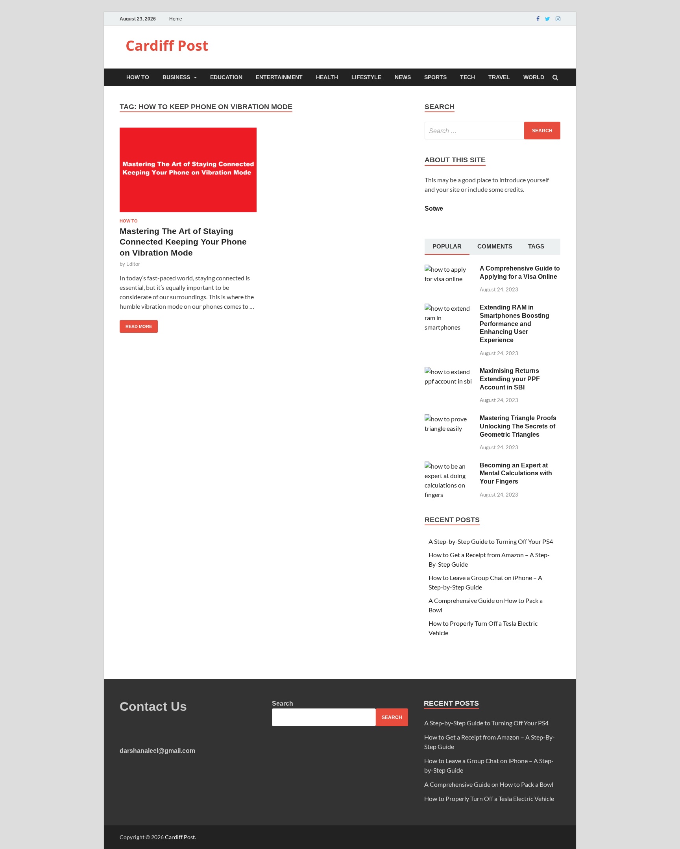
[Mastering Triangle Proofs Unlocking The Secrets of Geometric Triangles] (449, 419)
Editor (133, 264)
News (403, 77)
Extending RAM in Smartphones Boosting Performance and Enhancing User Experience (514, 323)
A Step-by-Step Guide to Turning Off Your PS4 (491, 541)
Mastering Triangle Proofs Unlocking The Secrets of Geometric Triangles (518, 426)
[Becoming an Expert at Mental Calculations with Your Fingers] (449, 466)
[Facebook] (537, 18)
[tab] (447, 247)
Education (226, 77)
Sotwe (434, 208)
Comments (494, 246)
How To (137, 77)
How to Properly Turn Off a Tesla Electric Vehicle (489, 798)
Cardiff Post (167, 45)
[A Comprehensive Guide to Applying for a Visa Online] (449, 269)
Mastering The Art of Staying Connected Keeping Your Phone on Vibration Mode (183, 241)
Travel (499, 77)
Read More (136, 324)
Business (176, 77)
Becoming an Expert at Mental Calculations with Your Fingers (516, 473)
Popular (447, 246)
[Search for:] (492, 130)
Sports (435, 77)
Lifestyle (366, 77)
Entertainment (279, 77)
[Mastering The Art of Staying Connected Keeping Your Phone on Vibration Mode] (188, 173)
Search (282, 703)
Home (175, 19)
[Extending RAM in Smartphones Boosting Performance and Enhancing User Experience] (449, 308)
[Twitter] (547, 18)
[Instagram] (558, 18)
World (533, 77)
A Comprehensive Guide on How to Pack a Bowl (488, 784)
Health (327, 77)
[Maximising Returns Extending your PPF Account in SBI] (449, 371)
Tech (467, 77)
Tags (536, 246)
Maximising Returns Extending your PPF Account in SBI (510, 379)
